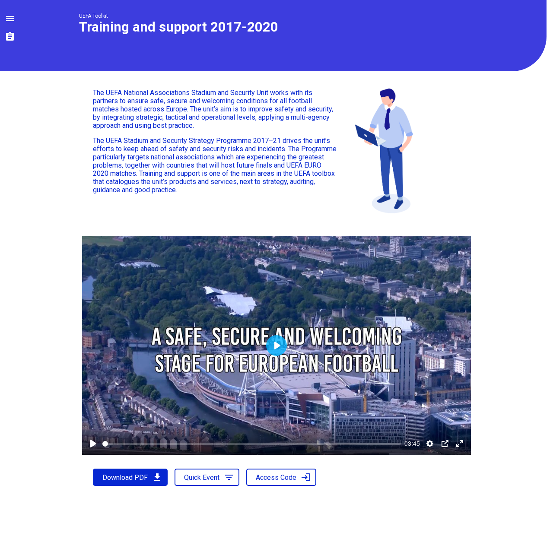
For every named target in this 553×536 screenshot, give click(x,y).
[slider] (251, 444)
